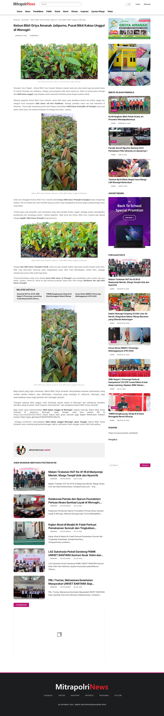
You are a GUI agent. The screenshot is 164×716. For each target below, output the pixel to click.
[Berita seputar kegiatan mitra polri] (24, 5)
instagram (103, 695)
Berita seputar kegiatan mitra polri (90, 705)
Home (19, 11)
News (27, 11)
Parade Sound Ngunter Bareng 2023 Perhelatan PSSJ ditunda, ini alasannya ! (127, 149)
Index (138, 4)
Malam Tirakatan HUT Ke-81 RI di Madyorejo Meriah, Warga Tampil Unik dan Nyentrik (75, 473)
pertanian (25, 20)
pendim (114, 307)
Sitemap (147, 4)
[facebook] (130, 11)
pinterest (89, 695)
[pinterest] (141, 11)
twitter (61, 695)
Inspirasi (84, 11)
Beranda (17, 20)
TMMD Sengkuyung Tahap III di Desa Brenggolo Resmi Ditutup (59, 295)
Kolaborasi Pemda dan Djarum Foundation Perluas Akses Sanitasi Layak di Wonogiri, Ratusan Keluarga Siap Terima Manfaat (74, 500)
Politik (49, 11)
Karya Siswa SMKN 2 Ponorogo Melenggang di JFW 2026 (88, 295)
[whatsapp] (137, 11)
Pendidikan (38, 11)
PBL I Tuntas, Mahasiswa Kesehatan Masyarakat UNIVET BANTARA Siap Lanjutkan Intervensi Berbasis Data (70, 582)
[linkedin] (35, 437)
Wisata (74, 11)
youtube (118, 695)
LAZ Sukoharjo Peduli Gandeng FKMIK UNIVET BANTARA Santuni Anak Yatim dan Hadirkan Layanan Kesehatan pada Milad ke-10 (76, 553)
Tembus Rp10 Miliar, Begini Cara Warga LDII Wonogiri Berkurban (127, 181)
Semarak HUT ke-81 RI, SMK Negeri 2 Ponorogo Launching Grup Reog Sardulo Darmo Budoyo (29, 296)
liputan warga (65, 479)
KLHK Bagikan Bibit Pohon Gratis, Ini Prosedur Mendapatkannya (125, 118)
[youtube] (149, 11)
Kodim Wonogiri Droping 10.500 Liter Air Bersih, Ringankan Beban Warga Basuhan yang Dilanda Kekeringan (128, 316)
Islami (65, 11)
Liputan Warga (98, 11)
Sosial (57, 11)
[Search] (79, 4)
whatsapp (75, 695)
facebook (48, 695)
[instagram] (145, 11)
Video (110, 11)
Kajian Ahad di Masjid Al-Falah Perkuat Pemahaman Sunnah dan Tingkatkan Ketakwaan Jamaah (72, 526)
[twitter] (133, 11)
